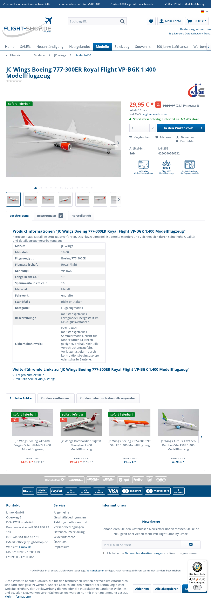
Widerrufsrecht (64, 537)
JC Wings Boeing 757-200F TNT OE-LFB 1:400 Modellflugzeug (130, 443)
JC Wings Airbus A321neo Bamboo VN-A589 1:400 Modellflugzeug (178, 445)
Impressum (61, 547)
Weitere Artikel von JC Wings (35, 379)
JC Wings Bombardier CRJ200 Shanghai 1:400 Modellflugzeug (81, 445)
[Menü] (204, 562)
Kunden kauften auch (56, 398)
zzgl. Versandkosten (155, 114)
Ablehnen (142, 589)
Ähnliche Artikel (20, 398)
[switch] (197, 587)
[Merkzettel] (151, 21)
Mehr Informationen (19, 596)
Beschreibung (19, 216)
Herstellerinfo (81, 216)
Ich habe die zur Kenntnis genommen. (153, 553)
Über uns (60, 542)
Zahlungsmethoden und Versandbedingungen (70, 524)
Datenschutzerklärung (197, 33)
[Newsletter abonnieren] (190, 545)
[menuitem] (97, 21)
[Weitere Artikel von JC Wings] (196, 90)
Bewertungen (49, 216)
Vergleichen (141, 137)
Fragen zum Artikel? (29, 375)
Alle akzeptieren (166, 589)
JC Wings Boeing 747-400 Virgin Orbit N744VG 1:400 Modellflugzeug (32, 445)
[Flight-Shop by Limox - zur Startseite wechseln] (27, 29)
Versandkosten (95, 570)
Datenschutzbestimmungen (144, 553)
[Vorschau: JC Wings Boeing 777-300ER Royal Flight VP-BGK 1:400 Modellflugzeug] (13, 199)
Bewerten (187, 137)
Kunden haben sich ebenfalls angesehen (108, 398)
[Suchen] (122, 21)
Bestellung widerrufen (195, 29)
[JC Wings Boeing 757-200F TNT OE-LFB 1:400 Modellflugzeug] (130, 422)
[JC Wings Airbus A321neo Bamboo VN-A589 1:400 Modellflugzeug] (178, 422)
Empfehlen (187, 141)
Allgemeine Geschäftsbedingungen (70, 514)
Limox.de (25, 547)
